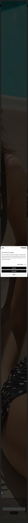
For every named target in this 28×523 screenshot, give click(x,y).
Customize (14, 271)
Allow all (14, 268)
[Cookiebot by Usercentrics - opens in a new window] (21, 248)
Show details (20, 264)
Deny (14, 274)
